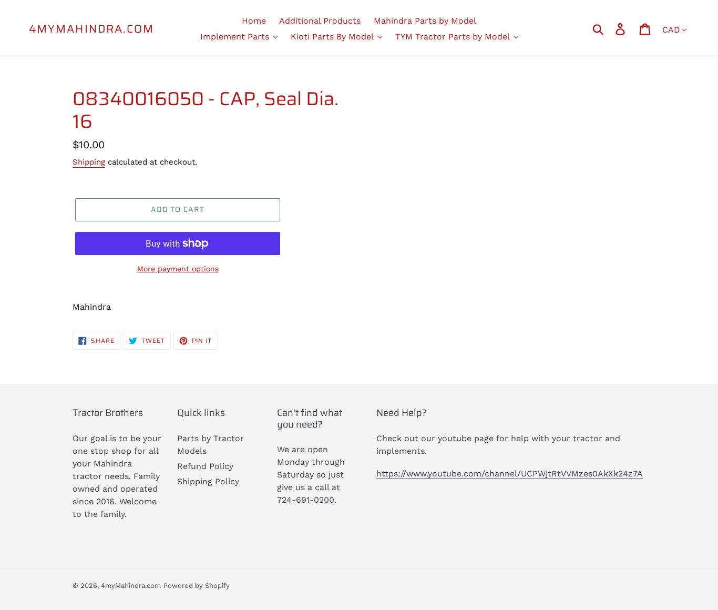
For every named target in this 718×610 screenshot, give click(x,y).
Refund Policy (205, 466)
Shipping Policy (208, 481)
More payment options (178, 269)
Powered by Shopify (196, 585)
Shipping (89, 162)
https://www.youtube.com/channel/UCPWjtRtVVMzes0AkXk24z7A (509, 474)
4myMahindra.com (92, 28)
